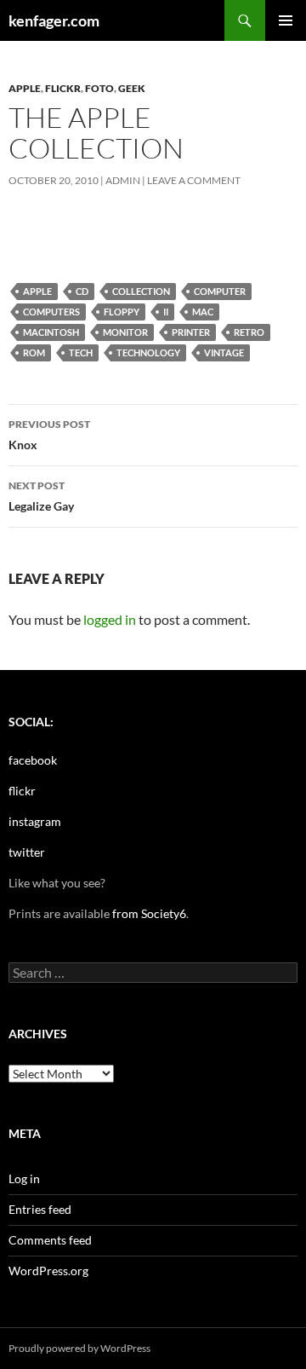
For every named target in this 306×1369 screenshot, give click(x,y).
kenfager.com (53, 20)
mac (202, 311)
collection (141, 291)
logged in (109, 619)
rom (34, 352)
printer (191, 332)
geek (131, 88)
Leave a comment (194, 180)
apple (24, 88)
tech (81, 352)
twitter (26, 852)
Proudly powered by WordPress (79, 1348)
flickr (63, 88)
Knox (49, 435)
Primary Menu (285, 20)
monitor (125, 332)
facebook (32, 760)
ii (165, 311)
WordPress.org (48, 1270)
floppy (121, 311)
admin (122, 180)
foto (99, 88)
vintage (224, 352)
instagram (34, 821)
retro (249, 332)
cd (82, 291)
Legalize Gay (41, 496)
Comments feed (50, 1240)
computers (51, 311)
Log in (24, 1178)
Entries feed (39, 1209)
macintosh (51, 332)
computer (220, 291)
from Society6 (149, 913)
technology (148, 352)
